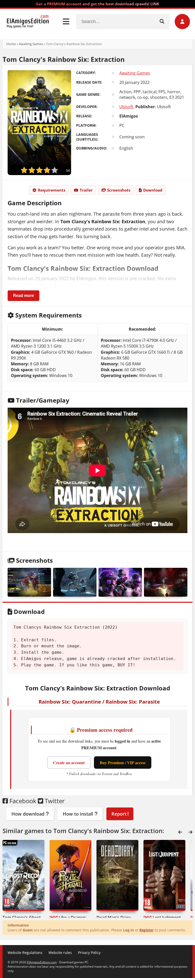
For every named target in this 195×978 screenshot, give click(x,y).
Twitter (54, 801)
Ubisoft (126, 106)
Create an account (69, 762)
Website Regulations (25, 952)
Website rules (60, 952)
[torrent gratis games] (74, 582)
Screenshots (118, 190)
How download (28, 814)
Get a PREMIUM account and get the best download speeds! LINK (97, 3)
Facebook (22, 801)
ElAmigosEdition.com (42, 962)
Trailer (86, 190)
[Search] (162, 21)
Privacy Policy (89, 952)
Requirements (51, 190)
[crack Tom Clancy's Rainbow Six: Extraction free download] (29, 582)
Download (152, 190)
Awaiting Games (31, 44)
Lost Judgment (162, 917)
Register (146, 930)
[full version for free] (120, 582)
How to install (78, 814)
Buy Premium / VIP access (122, 762)
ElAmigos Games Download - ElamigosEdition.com (28, 21)
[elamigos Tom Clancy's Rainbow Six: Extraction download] (165, 582)
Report (119, 814)
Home (11, 44)
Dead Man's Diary (113, 917)
